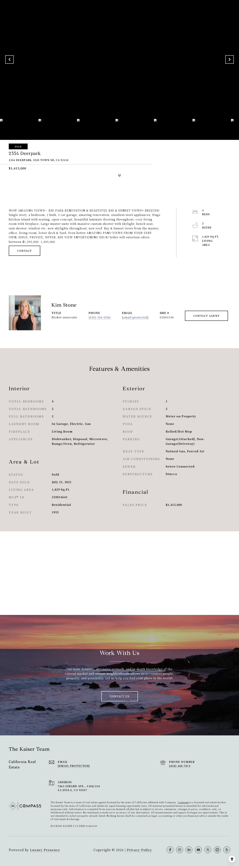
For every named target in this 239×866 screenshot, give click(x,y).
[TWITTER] (207, 849)
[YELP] (226, 849)
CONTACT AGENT (206, 316)
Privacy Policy (139, 849)
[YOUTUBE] (198, 849)
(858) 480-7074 (179, 766)
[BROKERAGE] (217, 849)
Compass (183, 802)
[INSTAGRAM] (179, 849)
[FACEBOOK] (170, 849)
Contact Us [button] (119, 696)
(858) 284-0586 (100, 317)
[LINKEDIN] (188, 849)
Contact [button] (24, 250)
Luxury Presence (45, 849)
